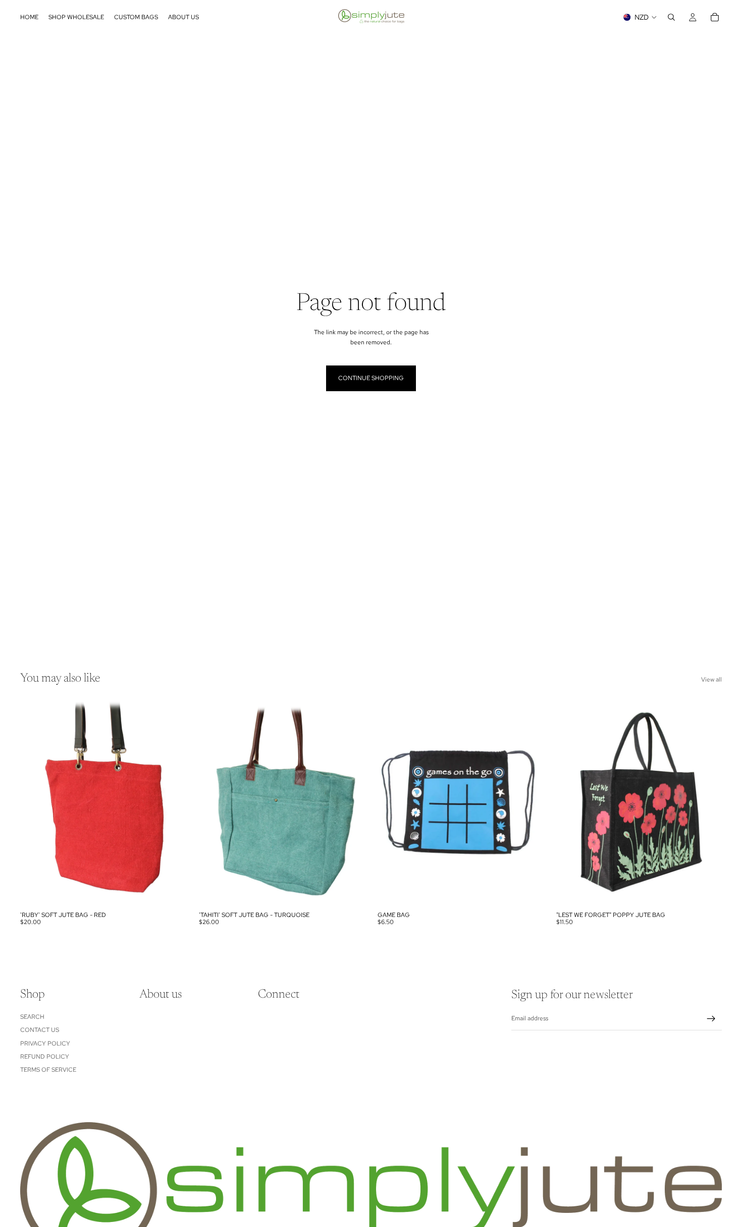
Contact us (39, 1030)
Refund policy (44, 1056)
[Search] (671, 17)
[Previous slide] (35, 803)
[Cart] (715, 17)
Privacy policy (45, 1043)
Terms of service (48, 1070)
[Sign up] (711, 1018)
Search (32, 1016)
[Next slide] (170, 803)
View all (711, 680)
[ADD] (170, 891)
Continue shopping (371, 378)
